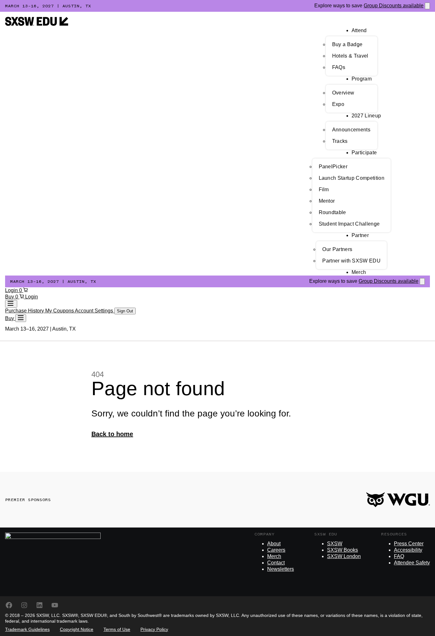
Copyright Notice (76, 629)
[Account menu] (11, 304)
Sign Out (125, 311)
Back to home (112, 433)
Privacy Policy (154, 629)
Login (12, 290)
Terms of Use (116, 629)
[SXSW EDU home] (36, 24)
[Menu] (20, 318)
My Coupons (60, 310)
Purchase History (25, 310)
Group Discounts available (394, 5)
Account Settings (94, 310)
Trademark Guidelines (27, 629)
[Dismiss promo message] (427, 6)
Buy (10, 296)
